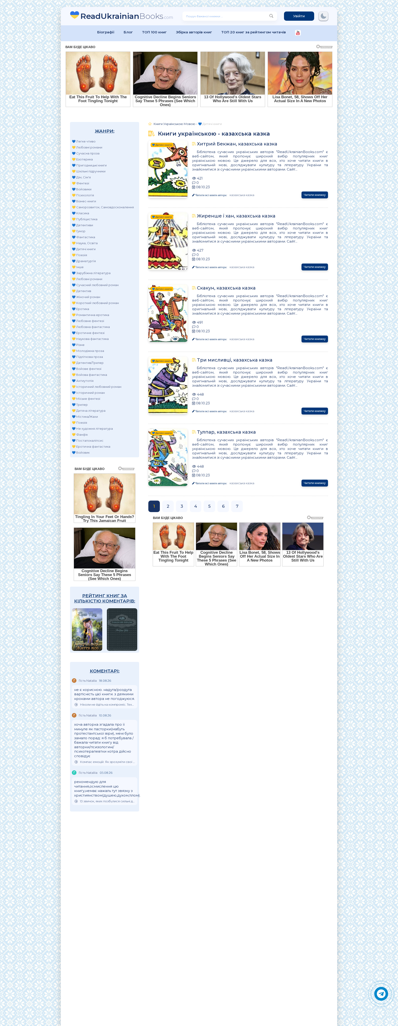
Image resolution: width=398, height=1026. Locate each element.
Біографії (105, 32)
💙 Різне (78, 345)
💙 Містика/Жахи (85, 416)
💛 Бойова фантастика (89, 375)
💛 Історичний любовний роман (96, 386)
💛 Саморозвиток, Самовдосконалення (103, 207)
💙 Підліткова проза (87, 357)
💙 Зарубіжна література (91, 273)
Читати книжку (315, 195)
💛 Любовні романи (87, 147)
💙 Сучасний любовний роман (95, 285)
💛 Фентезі (80, 183)
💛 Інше (78, 267)
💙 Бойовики (81, 189)
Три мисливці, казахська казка (234, 360)
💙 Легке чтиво (84, 141)
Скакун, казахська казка (226, 288)
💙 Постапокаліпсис (87, 440)
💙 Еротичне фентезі (88, 333)
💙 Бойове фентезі (86, 369)
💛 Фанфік (80, 434)
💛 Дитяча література (88, 410)
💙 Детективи (82, 225)
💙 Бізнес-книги (84, 201)
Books (126, 16)
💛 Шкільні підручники (88, 171)
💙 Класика (80, 213)
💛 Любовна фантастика (91, 327)
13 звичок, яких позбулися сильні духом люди (107, 801)
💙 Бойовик (81, 452)
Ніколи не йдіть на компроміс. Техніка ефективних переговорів (107, 704)
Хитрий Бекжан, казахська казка (237, 144)
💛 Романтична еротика (90, 315)
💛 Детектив (81, 291)
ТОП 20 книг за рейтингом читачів (253, 32)
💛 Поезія (79, 255)
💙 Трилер (80, 404)
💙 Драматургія (84, 261)
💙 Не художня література (92, 428)
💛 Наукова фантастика (90, 339)
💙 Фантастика (83, 237)
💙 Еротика (80, 309)
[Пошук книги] (271, 16)
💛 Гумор (78, 231)
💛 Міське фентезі (86, 398)
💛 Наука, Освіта (85, 243)
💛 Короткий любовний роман (95, 303)
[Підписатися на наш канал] (297, 33)
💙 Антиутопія (83, 381)
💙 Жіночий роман (86, 297)
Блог (128, 32)
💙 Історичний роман (88, 392)
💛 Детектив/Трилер (88, 363)
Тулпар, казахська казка (226, 432)
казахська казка (242, 195)
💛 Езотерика (82, 159)
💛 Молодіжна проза (88, 351)
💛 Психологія (83, 195)
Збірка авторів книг (194, 32)
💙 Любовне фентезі (88, 321)
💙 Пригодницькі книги (89, 165)
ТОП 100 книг (154, 32)
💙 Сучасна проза (86, 153)
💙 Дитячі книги (84, 249)
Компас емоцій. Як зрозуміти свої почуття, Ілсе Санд (107, 761)
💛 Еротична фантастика (91, 446)
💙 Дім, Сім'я (81, 177)
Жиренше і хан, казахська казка (236, 216)
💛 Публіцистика (84, 219)
